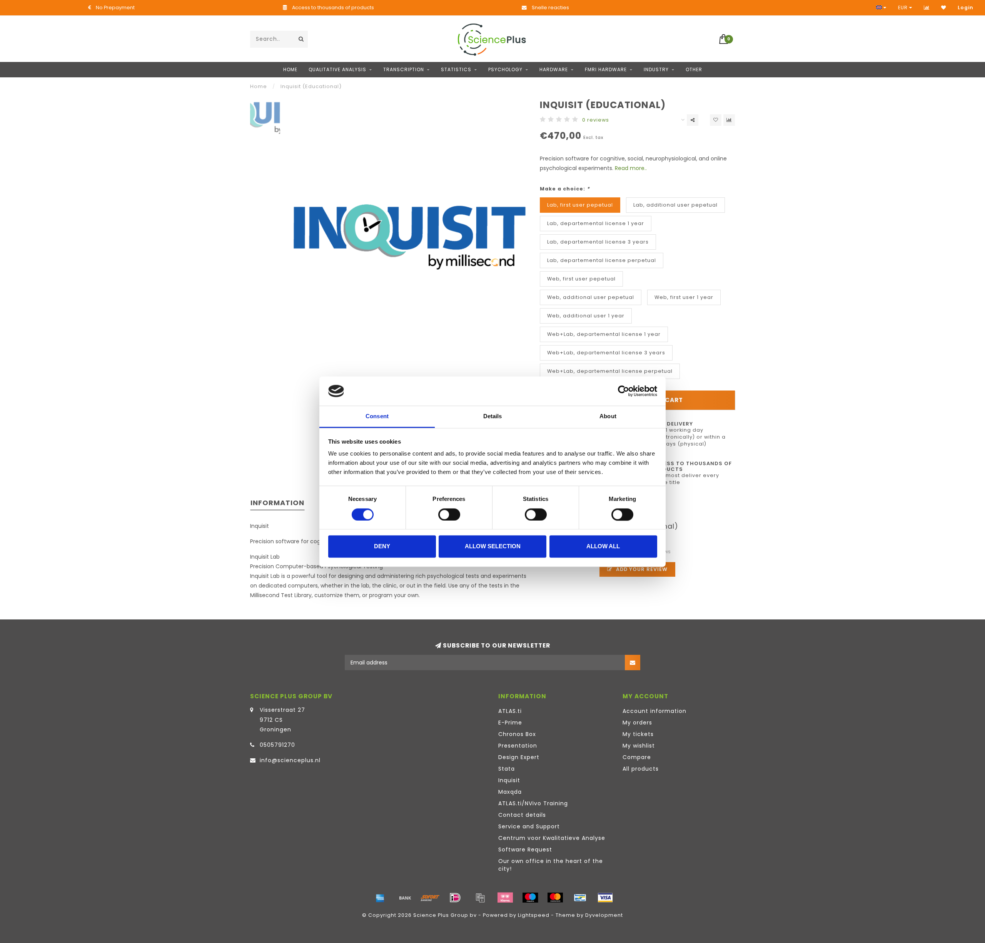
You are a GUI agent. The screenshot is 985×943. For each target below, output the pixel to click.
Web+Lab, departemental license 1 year (604, 334)
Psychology (505, 69)
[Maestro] (530, 897)
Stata (506, 769)
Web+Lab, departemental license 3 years (606, 352)
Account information (654, 711)
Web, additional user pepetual (590, 297)
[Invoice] (480, 897)
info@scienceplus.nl (290, 760)
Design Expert (518, 757)
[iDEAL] (455, 897)
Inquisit (509, 780)
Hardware (553, 69)
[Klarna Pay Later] (505, 897)
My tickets (638, 734)
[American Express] (380, 897)
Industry (656, 69)
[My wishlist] (943, 7)
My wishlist (639, 745)
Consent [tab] (377, 416)
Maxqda (510, 792)
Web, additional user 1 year (585, 315)
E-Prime (510, 722)
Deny (382, 546)
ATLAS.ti (510, 711)
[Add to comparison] (729, 120)
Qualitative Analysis (337, 69)
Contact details (522, 815)
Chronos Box (517, 734)
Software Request (525, 849)
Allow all (603, 546)
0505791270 (277, 745)
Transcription (403, 69)
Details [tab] (492, 416)
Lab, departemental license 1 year (595, 223)
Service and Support (529, 826)
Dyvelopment (604, 915)
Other (694, 69)
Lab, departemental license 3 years (598, 242)
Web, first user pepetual (581, 278)
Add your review (641, 569)
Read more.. (631, 168)
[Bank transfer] (405, 897)
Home (290, 69)
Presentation (517, 745)
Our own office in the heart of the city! (550, 865)
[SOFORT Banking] (430, 897)
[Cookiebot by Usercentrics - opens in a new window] (623, 391)
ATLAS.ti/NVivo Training (533, 803)
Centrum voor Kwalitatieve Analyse (551, 838)
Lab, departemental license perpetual (601, 260)
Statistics (456, 69)
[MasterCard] (555, 897)
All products (641, 769)
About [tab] (607, 416)
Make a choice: (565, 188)
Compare (637, 757)
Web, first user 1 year (683, 297)
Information (277, 502)
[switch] (449, 514)
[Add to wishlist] (715, 120)
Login (965, 7)
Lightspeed (533, 915)
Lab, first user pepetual (580, 205)
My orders (637, 722)
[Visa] (605, 897)
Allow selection (493, 546)
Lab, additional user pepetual (675, 205)
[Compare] (927, 7)
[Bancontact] (580, 897)
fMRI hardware (606, 69)
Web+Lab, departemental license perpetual (610, 371)
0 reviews (595, 120)
